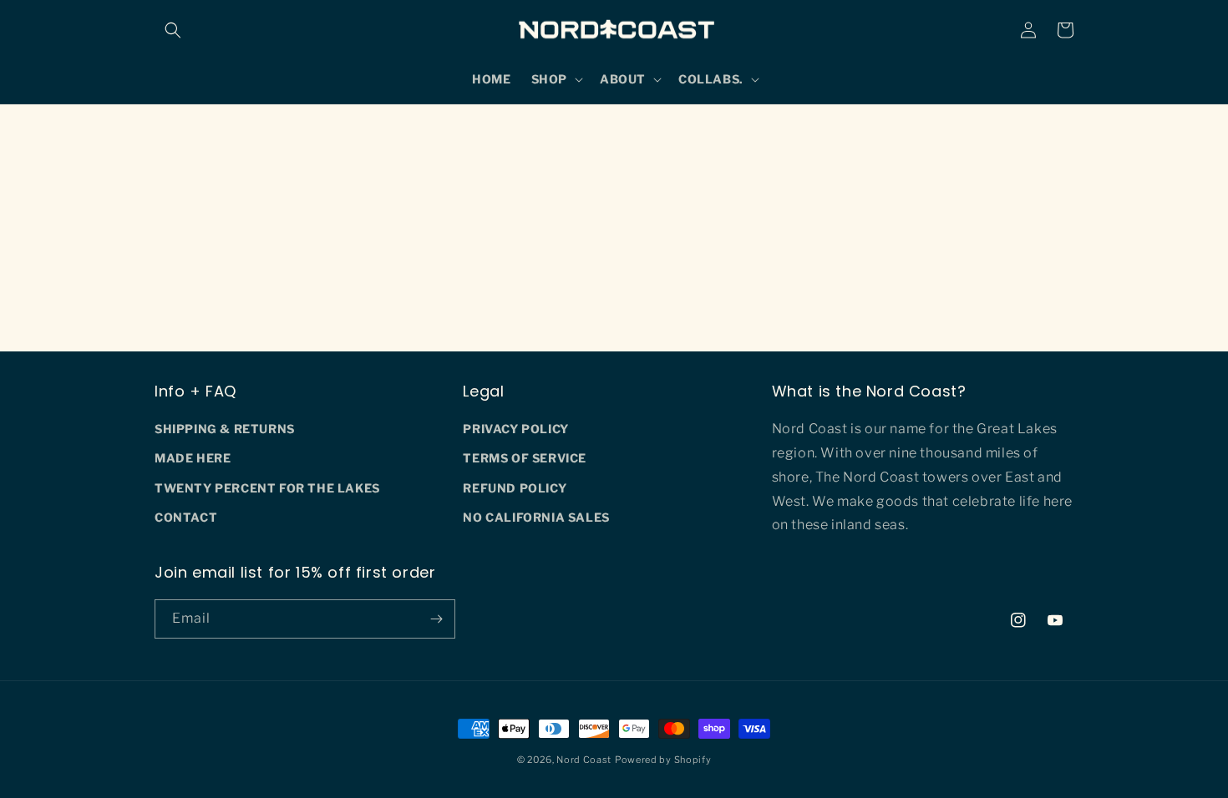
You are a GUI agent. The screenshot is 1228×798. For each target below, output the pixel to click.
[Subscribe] (436, 619)
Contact (186, 517)
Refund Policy (514, 488)
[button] (173, 30)
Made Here (193, 458)
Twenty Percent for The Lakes (267, 488)
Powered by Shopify (663, 759)
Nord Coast (583, 759)
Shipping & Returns (225, 429)
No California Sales (536, 517)
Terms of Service (524, 458)
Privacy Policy (515, 429)
